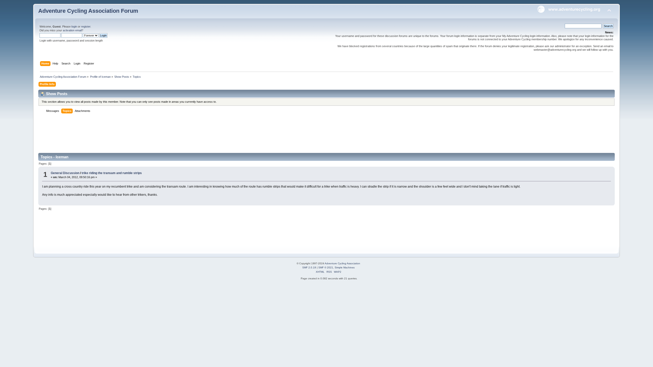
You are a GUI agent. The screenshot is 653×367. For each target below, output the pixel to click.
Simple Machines (345, 267)
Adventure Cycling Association (342, 263)
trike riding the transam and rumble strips (112, 173)
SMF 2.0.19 (309, 267)
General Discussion (65, 173)
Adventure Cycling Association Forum (88, 11)
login (74, 26)
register (85, 26)
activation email (72, 30)
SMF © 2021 (325, 267)
